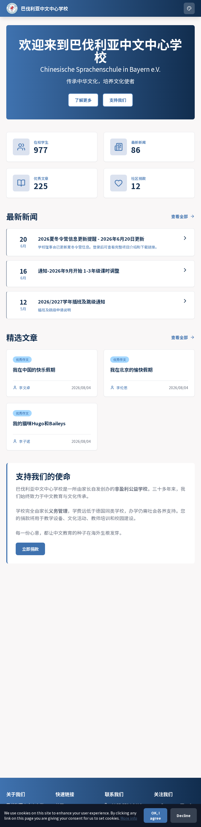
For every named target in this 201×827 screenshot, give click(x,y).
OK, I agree (155, 815)
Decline (184, 815)
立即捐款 (30, 549)
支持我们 (117, 100)
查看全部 (179, 216)
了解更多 (83, 100)
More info (128, 818)
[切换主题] (189, 8)
